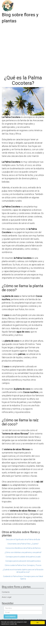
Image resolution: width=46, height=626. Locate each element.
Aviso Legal (6, 597)
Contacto (6, 592)
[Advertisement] (23, 48)
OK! (37, 622)
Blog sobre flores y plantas (20, 17)
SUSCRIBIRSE (10, 617)
